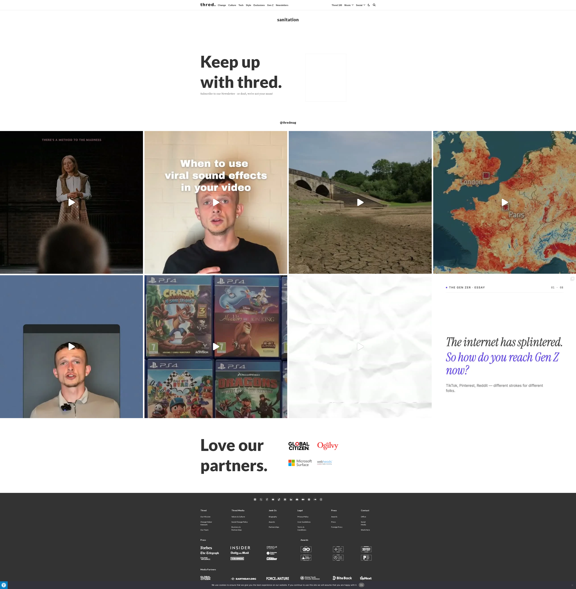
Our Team (204, 530)
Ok (361, 585)
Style (248, 5)
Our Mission (205, 517)
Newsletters (282, 5)
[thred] (207, 5)
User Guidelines (304, 522)
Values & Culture (238, 517)
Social (359, 5)
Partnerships (274, 527)
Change (222, 5)
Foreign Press (336, 527)
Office (363, 517)
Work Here (365, 530)
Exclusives (259, 5)
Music (347, 5)
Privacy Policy (302, 517)
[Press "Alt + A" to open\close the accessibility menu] (4, 585)
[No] (572, 585)
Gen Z (270, 5)
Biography (273, 517)
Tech (240, 5)
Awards (272, 522)
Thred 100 (337, 5)
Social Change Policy (239, 522)
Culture (232, 5)
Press (333, 522)
